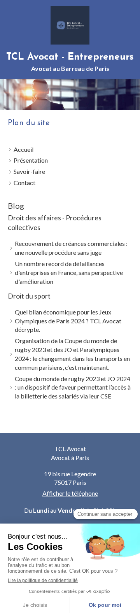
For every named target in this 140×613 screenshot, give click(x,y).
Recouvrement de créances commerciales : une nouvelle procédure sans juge (71, 248)
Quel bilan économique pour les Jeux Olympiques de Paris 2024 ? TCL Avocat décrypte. (68, 320)
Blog (16, 205)
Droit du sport (29, 296)
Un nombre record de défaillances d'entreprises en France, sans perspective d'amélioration (69, 272)
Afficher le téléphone (70, 493)
